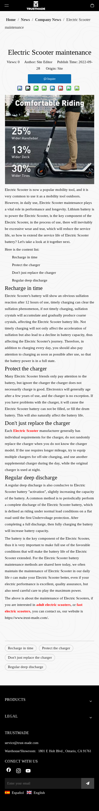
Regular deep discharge (25, 667)
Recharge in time (20, 648)
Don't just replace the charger (30, 657)
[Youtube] (28, 771)
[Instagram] (18, 771)
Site (60, 68)
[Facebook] (8, 771)
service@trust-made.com (21, 743)
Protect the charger (56, 648)
